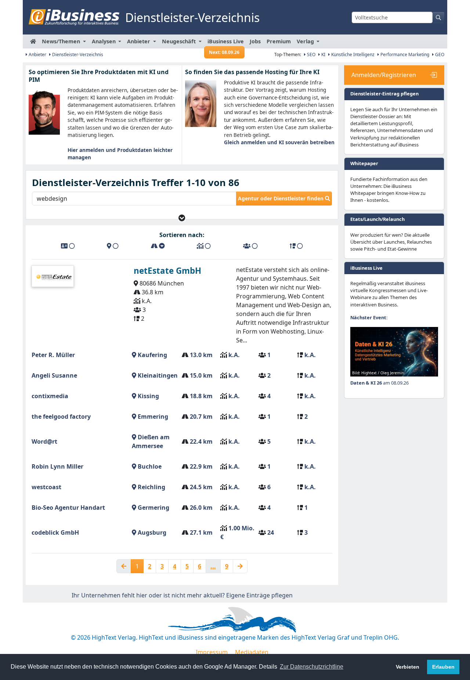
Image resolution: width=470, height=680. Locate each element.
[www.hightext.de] (235, 619)
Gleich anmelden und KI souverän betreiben (279, 142)
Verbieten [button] (407, 667)
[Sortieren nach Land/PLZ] (113, 245)
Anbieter (37, 54)
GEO (439, 54)
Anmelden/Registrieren (383, 75)
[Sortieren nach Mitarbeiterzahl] (250, 245)
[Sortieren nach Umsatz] (204, 245)
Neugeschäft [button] (179, 41)
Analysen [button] (104, 41)
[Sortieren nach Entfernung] (158, 245)
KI (322, 54)
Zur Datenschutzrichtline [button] (311, 666)
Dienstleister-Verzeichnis (77, 54)
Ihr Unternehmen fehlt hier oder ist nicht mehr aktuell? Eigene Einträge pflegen (182, 595)
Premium (279, 41)
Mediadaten (251, 652)
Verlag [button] (306, 41)
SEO (310, 54)
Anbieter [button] (139, 41)
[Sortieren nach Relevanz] (296, 245)
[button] (181, 217)
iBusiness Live (225, 43)
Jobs (255, 41)
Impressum (212, 652)
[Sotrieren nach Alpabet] (68, 245)
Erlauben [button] (443, 667)
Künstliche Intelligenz (352, 54)
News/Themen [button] (62, 41)
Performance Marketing (404, 54)
